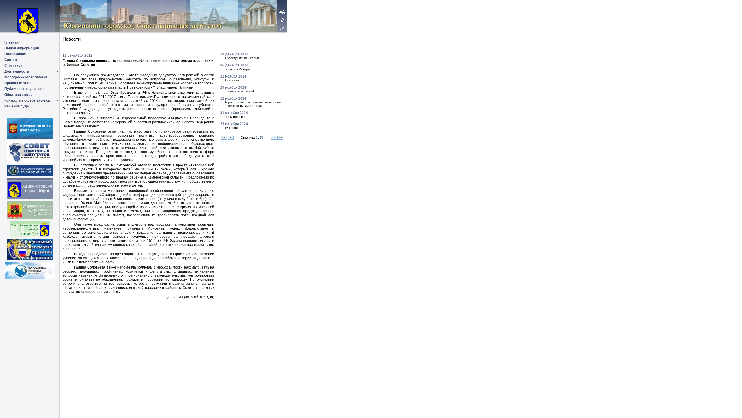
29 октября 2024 (234, 124)
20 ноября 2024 (233, 87)
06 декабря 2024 (234, 65)
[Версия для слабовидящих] (282, 12)
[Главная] (282, 20)
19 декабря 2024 (234, 54)
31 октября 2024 (234, 113)
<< (223, 137)
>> (280, 137)
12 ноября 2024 (233, 98)
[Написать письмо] (282, 28)
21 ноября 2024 (233, 76)
